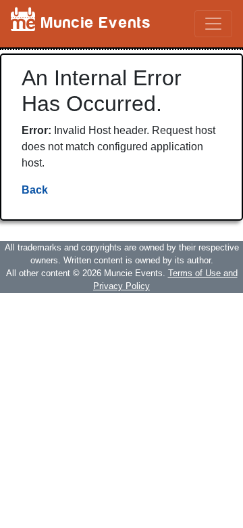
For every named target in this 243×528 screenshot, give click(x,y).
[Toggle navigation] (213, 23)
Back (35, 190)
